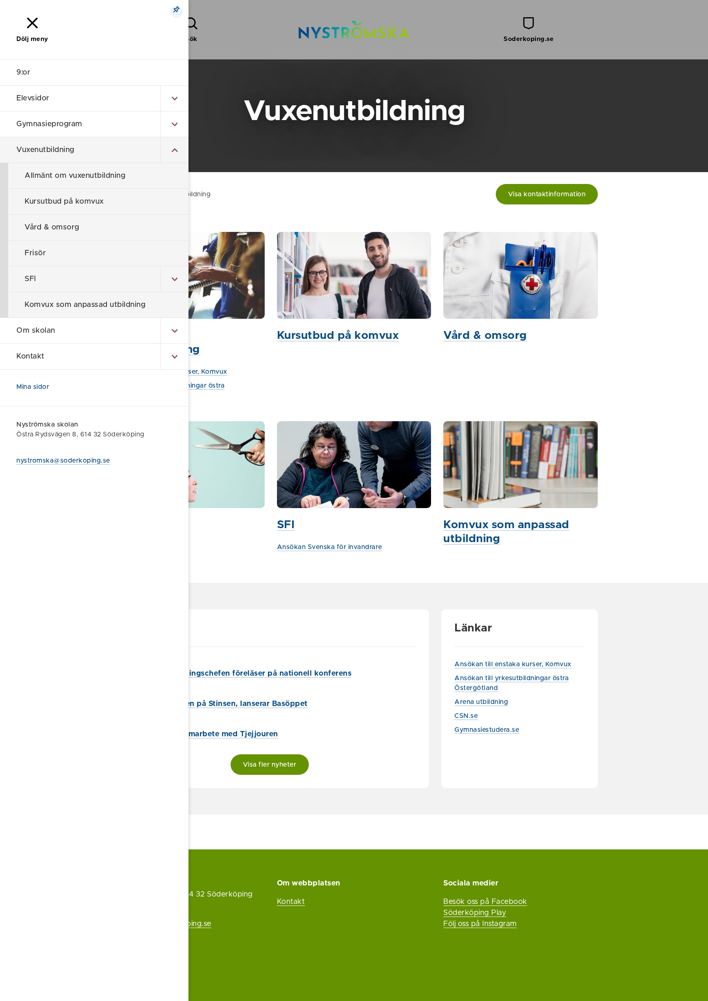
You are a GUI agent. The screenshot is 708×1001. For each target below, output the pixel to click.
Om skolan (35, 330)
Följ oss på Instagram (480, 924)
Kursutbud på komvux (64, 201)
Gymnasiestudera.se (486, 729)
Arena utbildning (481, 702)
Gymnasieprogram (49, 124)
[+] (174, 98)
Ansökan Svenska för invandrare (329, 547)
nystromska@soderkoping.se (63, 460)
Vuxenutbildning (45, 150)
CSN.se (466, 716)
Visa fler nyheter (270, 764)
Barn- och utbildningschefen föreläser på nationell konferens (237, 673)
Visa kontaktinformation (547, 194)
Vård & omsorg (52, 227)
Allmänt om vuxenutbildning (75, 175)
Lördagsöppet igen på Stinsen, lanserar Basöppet (215, 704)
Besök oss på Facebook (485, 902)
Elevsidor (33, 98)
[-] (174, 150)
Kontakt (30, 356)
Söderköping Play (474, 913)
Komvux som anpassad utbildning (85, 305)
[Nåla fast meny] (176, 12)
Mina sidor (32, 387)
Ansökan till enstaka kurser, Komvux (513, 664)
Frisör (35, 253)
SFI (30, 279)
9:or (23, 72)
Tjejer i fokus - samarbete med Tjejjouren (200, 734)
